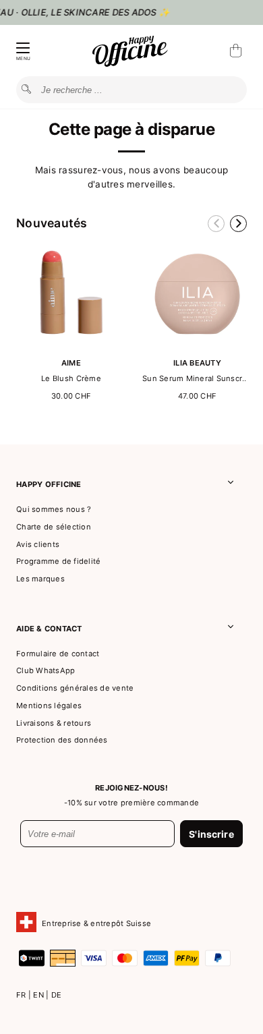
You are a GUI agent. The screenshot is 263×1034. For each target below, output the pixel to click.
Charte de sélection (53, 527)
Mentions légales (49, 705)
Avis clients (37, 544)
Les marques (40, 578)
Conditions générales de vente (75, 688)
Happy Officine (49, 484)
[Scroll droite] (238, 223)
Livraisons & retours (53, 723)
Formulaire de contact (57, 653)
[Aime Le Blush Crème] (71, 345)
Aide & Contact (49, 628)
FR (22, 995)
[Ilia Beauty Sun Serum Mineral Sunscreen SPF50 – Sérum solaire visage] (197, 345)
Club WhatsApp (45, 670)
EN (39, 995)
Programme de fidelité (58, 561)
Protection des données (62, 740)
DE (56, 995)
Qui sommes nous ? (53, 509)
